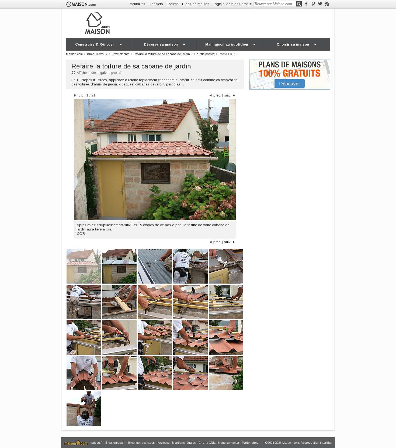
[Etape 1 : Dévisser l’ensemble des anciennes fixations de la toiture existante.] (155, 266)
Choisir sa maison (293, 44)
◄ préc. (215, 95)
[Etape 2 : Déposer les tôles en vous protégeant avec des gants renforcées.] (190, 266)
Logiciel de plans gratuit (232, 4)
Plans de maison (195, 4)
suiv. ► (230, 95)
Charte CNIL (207, 442)
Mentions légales (184, 442)
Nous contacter (228, 442)
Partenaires (250, 442)
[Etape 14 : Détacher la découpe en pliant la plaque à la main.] (84, 373)
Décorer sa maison (161, 44)
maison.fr (96, 442)
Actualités (137, 4)
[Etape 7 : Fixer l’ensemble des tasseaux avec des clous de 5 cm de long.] (190, 301)
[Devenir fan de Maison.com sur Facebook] (306, 4)
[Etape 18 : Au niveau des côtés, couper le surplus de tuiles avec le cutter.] (226, 373)
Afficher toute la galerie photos (99, 73)
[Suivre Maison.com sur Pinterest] (313, 4)
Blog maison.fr (115, 442)
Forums (172, 4)
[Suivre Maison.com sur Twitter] (320, 4)
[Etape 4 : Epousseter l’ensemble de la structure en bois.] (84, 301)
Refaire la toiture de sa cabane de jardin (131, 66)
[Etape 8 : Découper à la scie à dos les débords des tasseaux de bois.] (226, 301)
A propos (163, 442)
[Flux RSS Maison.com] (327, 4)
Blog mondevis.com (141, 442)
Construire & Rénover (94, 44)
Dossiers (156, 4)
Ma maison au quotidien (226, 44)
